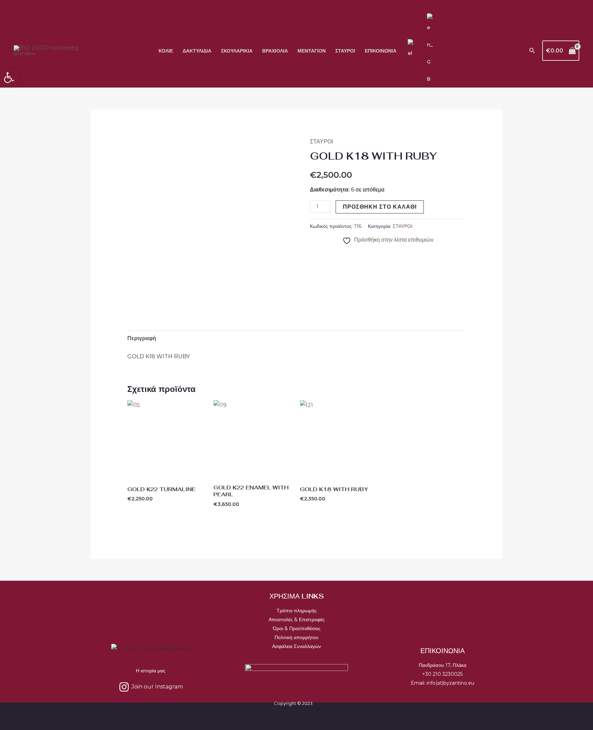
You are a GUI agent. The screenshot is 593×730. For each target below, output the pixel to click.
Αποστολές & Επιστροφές (297, 619)
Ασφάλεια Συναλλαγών (296, 646)
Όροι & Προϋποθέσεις (297, 628)
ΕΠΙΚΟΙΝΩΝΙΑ (380, 51)
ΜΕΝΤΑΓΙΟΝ (312, 51)
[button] (532, 50)
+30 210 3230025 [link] (442, 674)
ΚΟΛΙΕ (166, 51)
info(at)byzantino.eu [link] (450, 683)
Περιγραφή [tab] (141, 338)
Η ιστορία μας (150, 671)
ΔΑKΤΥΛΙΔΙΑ (197, 51)
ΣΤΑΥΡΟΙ (345, 51)
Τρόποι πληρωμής (297, 610)
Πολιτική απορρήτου (296, 637)
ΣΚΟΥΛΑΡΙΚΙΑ (237, 51)
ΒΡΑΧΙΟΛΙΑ (275, 51)
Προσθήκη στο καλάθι (380, 207)
